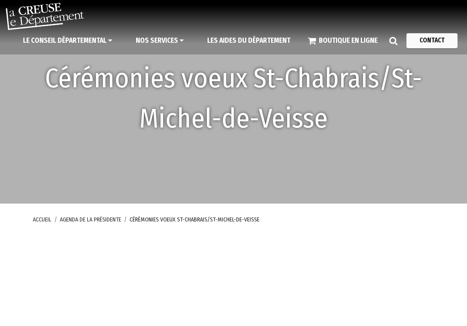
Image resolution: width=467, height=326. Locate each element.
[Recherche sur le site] (393, 40)
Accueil (42, 219)
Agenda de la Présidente (90, 219)
